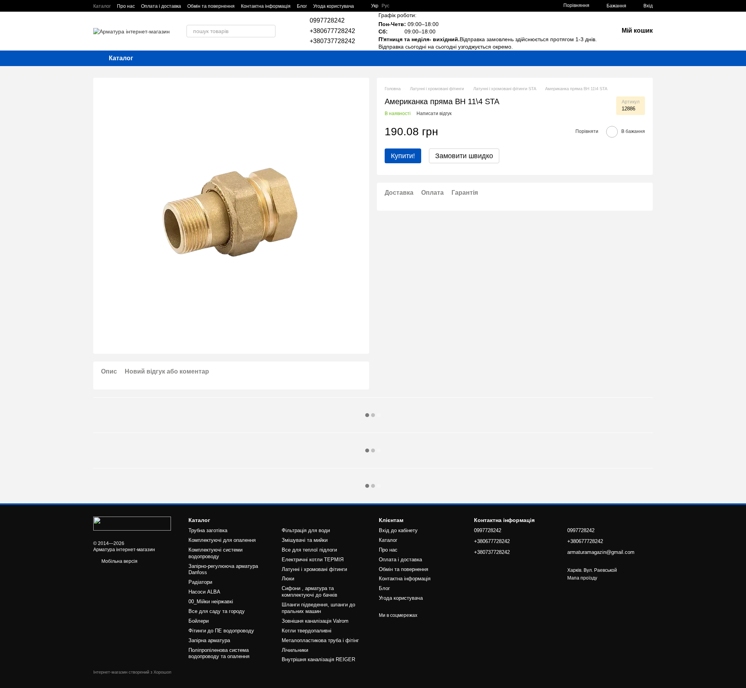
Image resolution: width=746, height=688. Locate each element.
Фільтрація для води (306, 530)
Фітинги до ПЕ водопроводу (221, 631)
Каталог (102, 6)
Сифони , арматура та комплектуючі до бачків (309, 591)
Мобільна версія (119, 561)
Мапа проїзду (582, 578)
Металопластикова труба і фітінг (320, 640)
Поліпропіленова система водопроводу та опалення (218, 653)
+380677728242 (332, 31)
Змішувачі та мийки (305, 540)
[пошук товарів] (269, 31)
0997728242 (327, 20)
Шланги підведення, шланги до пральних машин (318, 608)
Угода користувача (333, 6)
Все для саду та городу (216, 611)
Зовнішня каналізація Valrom (315, 621)
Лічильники (295, 650)
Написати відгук (434, 113)
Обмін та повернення (211, 6)
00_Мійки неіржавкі (210, 601)
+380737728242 (332, 41)
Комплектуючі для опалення (222, 540)
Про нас (126, 6)
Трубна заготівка (207, 530)
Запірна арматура (209, 640)
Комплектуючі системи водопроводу (215, 553)
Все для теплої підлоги (309, 550)
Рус (385, 5)
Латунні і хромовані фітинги (314, 569)
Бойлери (198, 621)
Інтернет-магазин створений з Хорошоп (132, 672)
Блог (302, 6)
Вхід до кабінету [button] (398, 530)
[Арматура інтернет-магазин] (132, 523)
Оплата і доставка (161, 6)
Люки (288, 578)
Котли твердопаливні (306, 631)
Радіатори (200, 582)
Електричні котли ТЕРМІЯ (312, 559)
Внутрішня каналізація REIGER (318, 659)
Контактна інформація (266, 6)
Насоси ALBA (204, 592)
